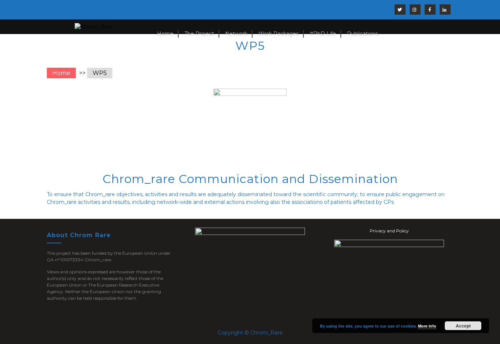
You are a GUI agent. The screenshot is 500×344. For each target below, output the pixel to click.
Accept (463, 325)
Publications (362, 33)
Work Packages (278, 33)
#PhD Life (323, 33)
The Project (199, 33)
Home (165, 33)
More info (427, 326)
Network (236, 33)
